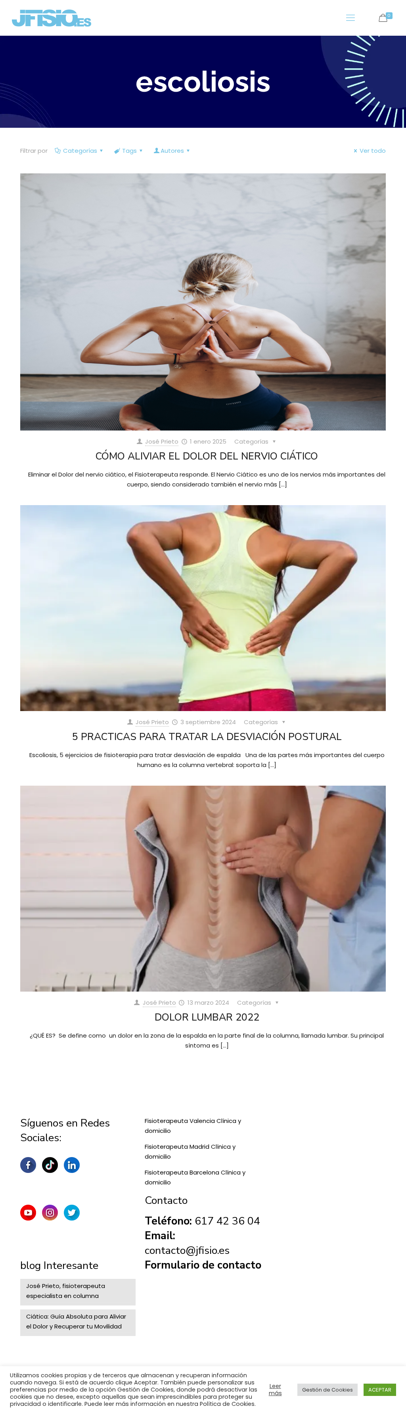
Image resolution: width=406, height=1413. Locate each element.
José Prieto (161, 441)
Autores (172, 150)
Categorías (80, 150)
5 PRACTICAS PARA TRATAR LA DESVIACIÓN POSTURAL (207, 737)
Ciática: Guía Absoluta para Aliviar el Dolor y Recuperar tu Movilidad (76, 1321)
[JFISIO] (51, 18)
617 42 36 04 (227, 1221)
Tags (129, 150)
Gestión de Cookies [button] (327, 1390)
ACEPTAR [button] (379, 1390)
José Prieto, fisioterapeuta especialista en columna (65, 1291)
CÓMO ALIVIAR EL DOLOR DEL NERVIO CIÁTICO (207, 456)
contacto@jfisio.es (187, 1250)
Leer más (275, 1389)
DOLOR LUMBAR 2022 (207, 1017)
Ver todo (373, 150)
